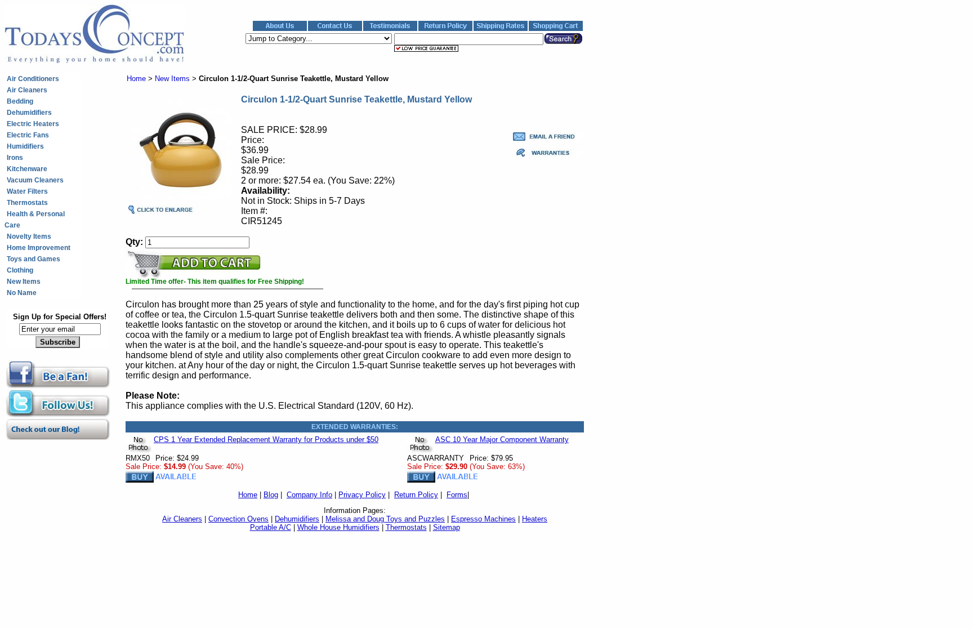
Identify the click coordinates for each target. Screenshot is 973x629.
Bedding (20, 101)
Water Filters (27, 191)
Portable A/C (270, 527)
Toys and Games (33, 259)
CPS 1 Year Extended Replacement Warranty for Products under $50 (266, 439)
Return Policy (416, 494)
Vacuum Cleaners (35, 180)
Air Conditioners (33, 79)
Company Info (309, 494)
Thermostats (27, 203)
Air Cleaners (27, 90)
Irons (15, 158)
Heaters (534, 519)
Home (136, 78)
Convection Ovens (238, 519)
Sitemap (446, 527)
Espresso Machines (483, 519)
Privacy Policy (362, 494)
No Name (22, 293)
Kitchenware (27, 169)
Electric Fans (28, 135)
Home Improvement (38, 248)
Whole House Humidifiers (338, 527)
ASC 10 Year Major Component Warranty (502, 439)
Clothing (20, 270)
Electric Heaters (33, 124)
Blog (271, 494)
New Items (24, 281)
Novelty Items (29, 236)
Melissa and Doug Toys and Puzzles (385, 519)
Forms (457, 494)
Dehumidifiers (29, 113)
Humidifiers (25, 146)
